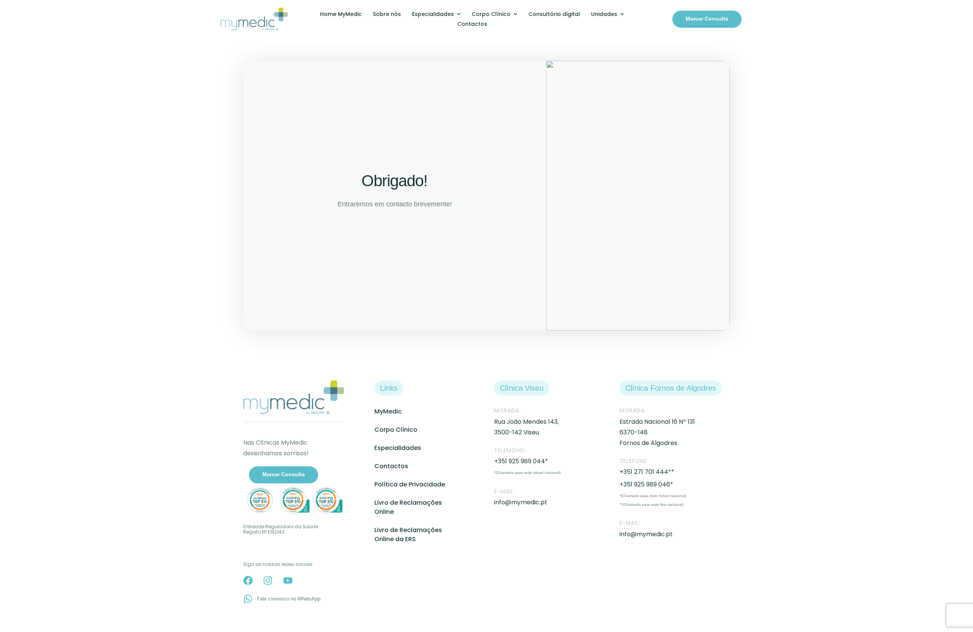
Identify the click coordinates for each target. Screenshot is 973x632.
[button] (707, 19)
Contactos (391, 466)
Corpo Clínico (395, 429)
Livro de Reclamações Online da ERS (408, 534)
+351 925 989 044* (521, 461)
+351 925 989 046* (646, 484)
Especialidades (397, 448)
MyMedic (388, 411)
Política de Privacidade (409, 484)
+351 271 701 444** (647, 471)
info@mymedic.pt (520, 502)
